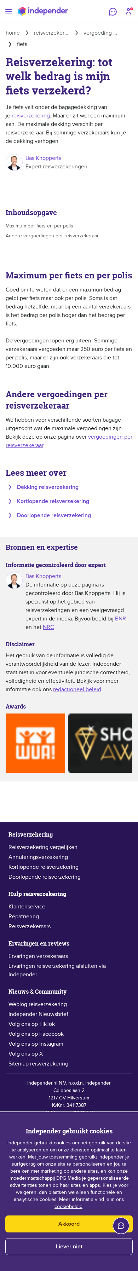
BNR (120, 618)
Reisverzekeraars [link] (29, 926)
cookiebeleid (68, 1206)
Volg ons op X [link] (25, 1053)
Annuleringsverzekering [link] (38, 857)
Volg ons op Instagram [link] (35, 1043)
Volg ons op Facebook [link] (36, 1034)
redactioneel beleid (77, 689)
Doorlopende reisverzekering (54, 515)
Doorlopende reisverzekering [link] (44, 876)
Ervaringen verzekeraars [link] (38, 956)
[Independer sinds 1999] (43, 11)
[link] (69, 226)
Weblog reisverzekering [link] (37, 1004)
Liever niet (69, 1246)
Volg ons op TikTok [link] (31, 1024)
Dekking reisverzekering (48, 487)
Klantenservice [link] (26, 906)
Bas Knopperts (43, 158)
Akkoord (69, 1224)
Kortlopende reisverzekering (53, 501)
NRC (48, 627)
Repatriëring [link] (23, 916)
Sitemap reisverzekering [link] (38, 1063)
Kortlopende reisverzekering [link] (43, 867)
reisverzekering (31, 115)
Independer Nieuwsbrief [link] (38, 1014)
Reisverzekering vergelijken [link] (42, 847)
